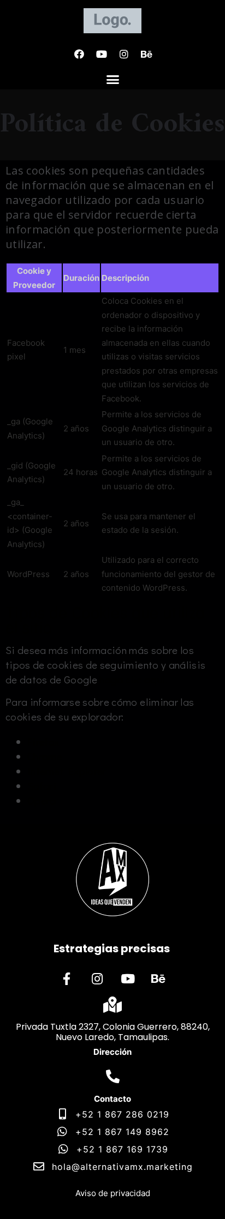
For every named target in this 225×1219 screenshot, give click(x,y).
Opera (41, 800)
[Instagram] (124, 54)
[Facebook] (79, 54)
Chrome (44, 756)
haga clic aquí (132, 679)
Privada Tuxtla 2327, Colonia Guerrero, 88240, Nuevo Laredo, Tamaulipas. (113, 1031)
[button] (112, 79)
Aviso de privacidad (112, 1193)
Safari (41, 785)
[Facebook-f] (66, 978)
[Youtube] (101, 54)
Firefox (43, 741)
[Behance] (146, 54)
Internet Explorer (66, 771)
